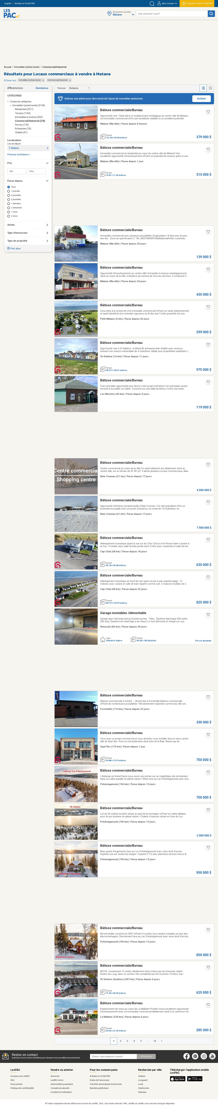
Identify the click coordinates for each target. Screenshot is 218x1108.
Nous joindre (16, 1084)
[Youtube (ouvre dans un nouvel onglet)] (213, 1059)
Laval (140, 1084)
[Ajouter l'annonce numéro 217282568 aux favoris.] (208, 773)
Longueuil (142, 1080)
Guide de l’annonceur (99, 1080)
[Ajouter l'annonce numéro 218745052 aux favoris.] (208, 270)
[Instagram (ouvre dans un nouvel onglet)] (203, 1059)
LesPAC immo (57, 1080)
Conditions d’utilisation (61, 1092)
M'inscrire (146, 1056)
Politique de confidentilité (22, 1088)
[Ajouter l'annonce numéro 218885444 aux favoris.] (208, 698)
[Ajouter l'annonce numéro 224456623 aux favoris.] (208, 735)
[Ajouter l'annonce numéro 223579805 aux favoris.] (208, 112)
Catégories (14, 95)
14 (155, 1041)
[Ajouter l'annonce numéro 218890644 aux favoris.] (208, 345)
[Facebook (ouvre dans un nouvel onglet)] (186, 1059)
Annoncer (55, 1076)
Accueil (7, 67)
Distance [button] (73, 88)
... (148, 1041)
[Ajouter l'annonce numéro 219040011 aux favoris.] (208, 465)
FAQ (12, 1080)
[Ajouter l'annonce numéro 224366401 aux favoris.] (208, 1005)
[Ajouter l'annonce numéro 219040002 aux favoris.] (208, 502)
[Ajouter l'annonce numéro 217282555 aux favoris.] (208, 848)
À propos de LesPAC (20, 1076)
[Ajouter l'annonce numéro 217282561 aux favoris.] (208, 810)
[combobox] (172, 13)
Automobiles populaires (62, 1084)
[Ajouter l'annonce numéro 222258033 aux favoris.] (208, 615)
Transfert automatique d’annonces (106, 1084)
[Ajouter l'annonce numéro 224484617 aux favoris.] (208, 150)
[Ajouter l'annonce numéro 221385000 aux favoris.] (208, 968)
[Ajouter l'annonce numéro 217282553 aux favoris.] (208, 930)
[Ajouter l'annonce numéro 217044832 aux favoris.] (208, 232)
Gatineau (142, 1092)
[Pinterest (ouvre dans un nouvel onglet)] (195, 1059)
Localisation (14, 140)
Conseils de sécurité (60, 1088)
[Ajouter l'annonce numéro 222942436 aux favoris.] (208, 540)
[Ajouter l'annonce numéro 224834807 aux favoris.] (208, 578)
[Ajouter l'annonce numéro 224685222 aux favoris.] (208, 307)
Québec (141, 1076)
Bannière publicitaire (99, 1088)
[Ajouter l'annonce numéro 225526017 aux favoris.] (208, 383)
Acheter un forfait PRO (100, 1076)
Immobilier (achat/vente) (26, 67)
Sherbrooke (143, 1088)
